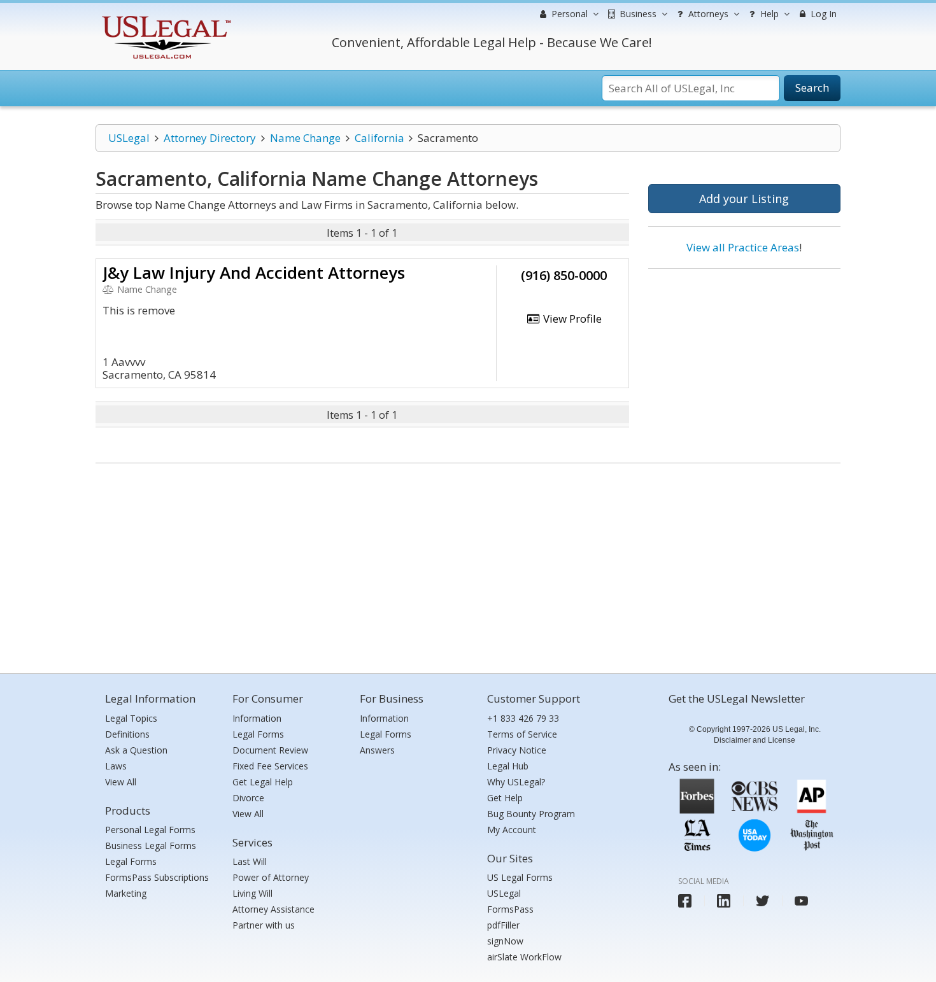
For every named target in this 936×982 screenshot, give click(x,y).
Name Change (305, 137)
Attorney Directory (210, 137)
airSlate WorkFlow (524, 957)
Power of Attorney (270, 877)
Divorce (248, 798)
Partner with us (263, 925)
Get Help (505, 798)
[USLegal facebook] (684, 901)
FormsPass (510, 909)
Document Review (270, 750)
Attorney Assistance (273, 909)
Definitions (127, 734)
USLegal (129, 137)
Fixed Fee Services (270, 766)
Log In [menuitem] (822, 14)
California (379, 137)
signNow (505, 941)
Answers (377, 750)
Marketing (125, 893)
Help (768, 14)
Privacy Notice (516, 750)
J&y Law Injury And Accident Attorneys (254, 272)
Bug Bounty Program (531, 814)
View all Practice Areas (742, 247)
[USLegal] (165, 17)
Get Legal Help (262, 782)
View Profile (571, 318)
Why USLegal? (516, 782)
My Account (511, 830)
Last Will (249, 861)
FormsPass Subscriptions (157, 877)
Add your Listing (744, 198)
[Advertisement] (744, 360)
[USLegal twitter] (762, 901)
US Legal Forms (520, 877)
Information (256, 718)
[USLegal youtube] (801, 901)
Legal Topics (131, 718)
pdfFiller (503, 925)
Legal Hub (507, 766)
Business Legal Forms (150, 845)
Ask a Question (136, 750)
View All (120, 782)
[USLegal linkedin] (723, 901)
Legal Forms (131, 861)
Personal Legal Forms (150, 830)
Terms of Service (522, 734)
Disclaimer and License (754, 740)
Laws (116, 766)
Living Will (252, 893)
